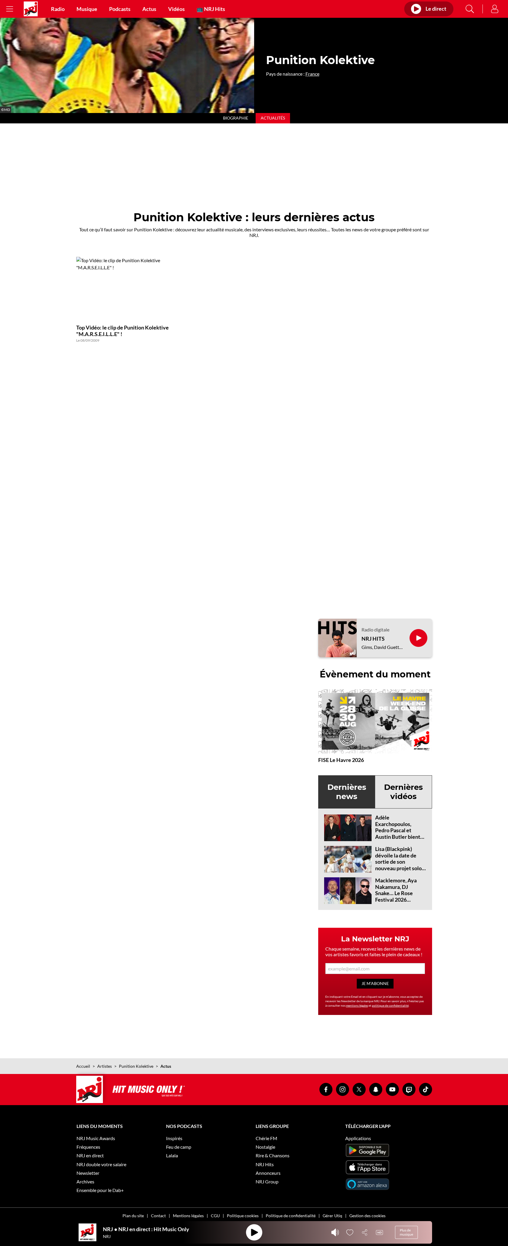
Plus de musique (406, 1232)
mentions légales (357, 1005)
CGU (215, 1215)
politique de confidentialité (390, 1005)
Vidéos (176, 9)
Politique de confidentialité (291, 1215)
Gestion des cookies (367, 1215)
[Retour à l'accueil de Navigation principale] (31, 8)
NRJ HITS (373, 639)
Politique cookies (243, 1215)
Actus (149, 9)
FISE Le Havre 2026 (341, 760)
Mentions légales (188, 1215)
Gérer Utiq (332, 1215)
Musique (87, 9)
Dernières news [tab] (346, 791)
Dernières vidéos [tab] (403, 791)
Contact (158, 1215)
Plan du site (133, 1215)
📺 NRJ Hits (211, 9)
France (312, 74)
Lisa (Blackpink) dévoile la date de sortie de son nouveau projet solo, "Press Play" (399, 862)
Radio (58, 9)
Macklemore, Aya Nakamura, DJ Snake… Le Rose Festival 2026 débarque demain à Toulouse (397, 896)
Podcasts (119, 9)
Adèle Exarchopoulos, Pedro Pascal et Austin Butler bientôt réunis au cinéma (400, 830)
